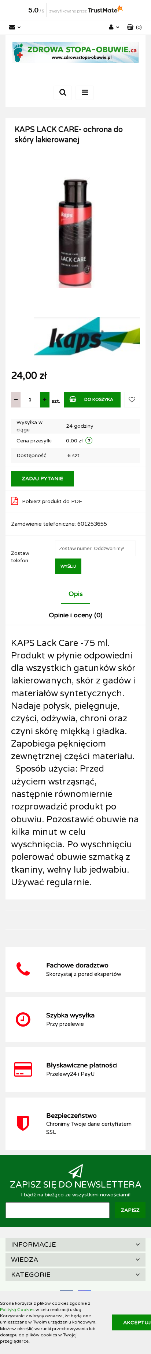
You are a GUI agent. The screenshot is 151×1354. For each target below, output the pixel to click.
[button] (134, 27)
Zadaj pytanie (42, 478)
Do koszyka (98, 399)
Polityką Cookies (17, 1309)
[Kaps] (87, 338)
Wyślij (68, 566)
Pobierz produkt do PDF (52, 501)
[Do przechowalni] (132, 399)
